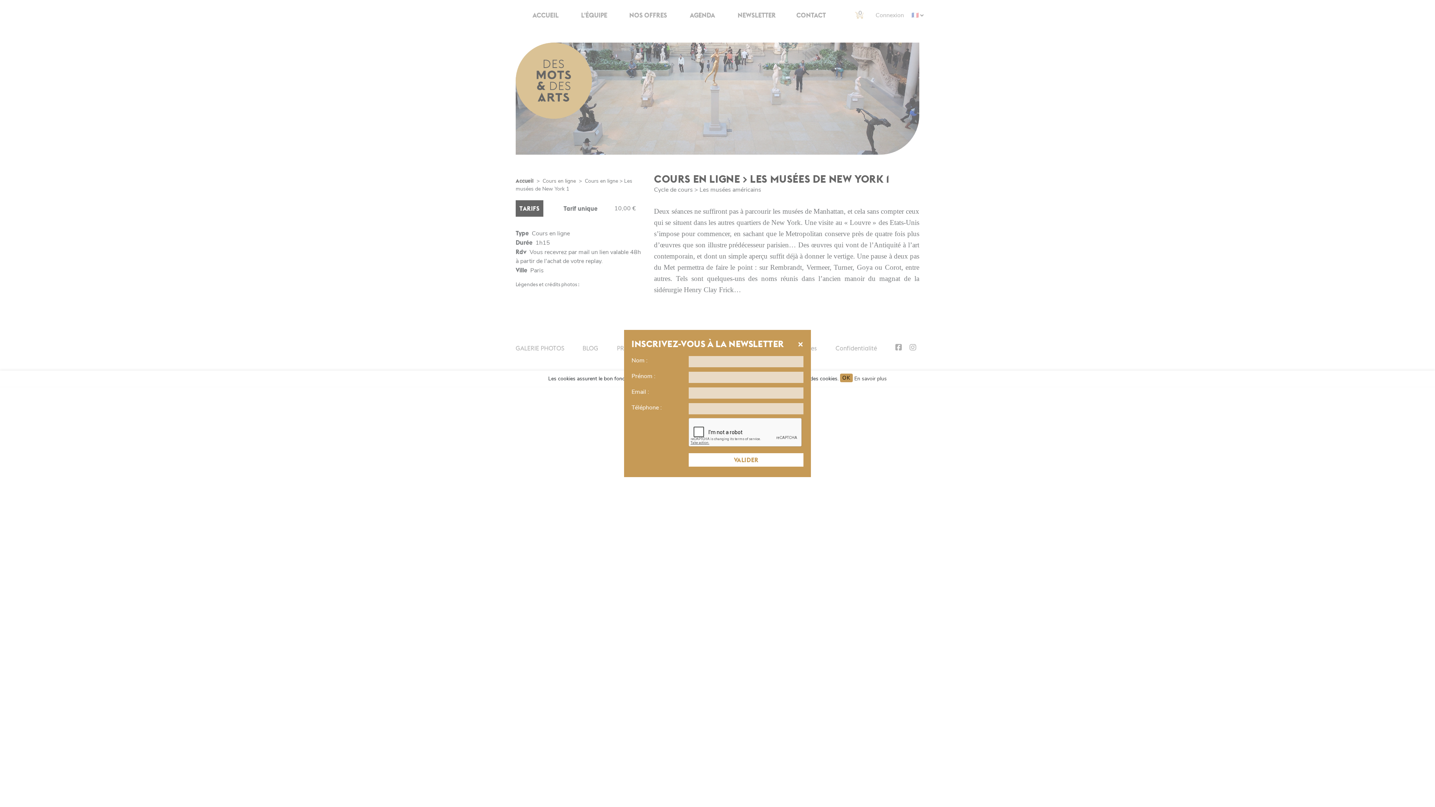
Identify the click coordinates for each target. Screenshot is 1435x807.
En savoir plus (870, 378)
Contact (811, 15)
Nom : (640, 360)
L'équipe (594, 15)
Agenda (702, 15)
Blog (590, 348)
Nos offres (648, 15)
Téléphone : (647, 408)
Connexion (890, 15)
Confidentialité (856, 348)
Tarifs (529, 208)
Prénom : (643, 376)
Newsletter (757, 15)
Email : (640, 392)
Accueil (546, 15)
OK (846, 377)
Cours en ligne (559, 181)
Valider (746, 460)
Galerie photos (540, 348)
